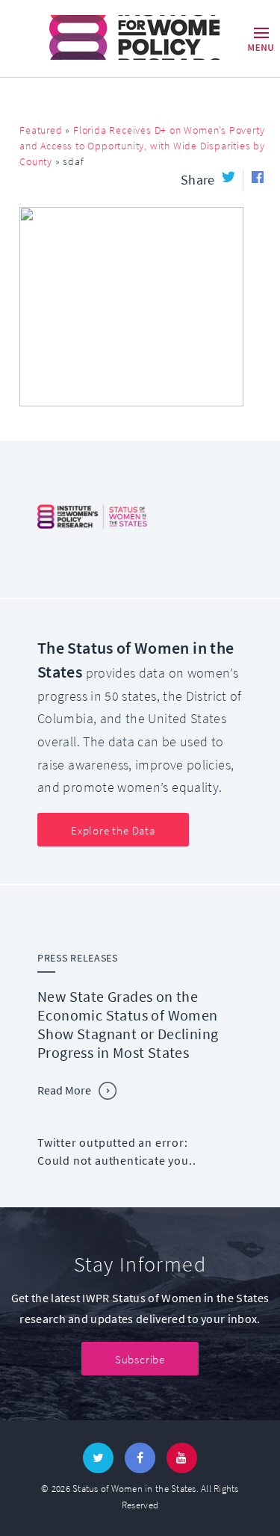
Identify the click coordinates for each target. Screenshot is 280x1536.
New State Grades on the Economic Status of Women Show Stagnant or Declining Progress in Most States (127, 1025)
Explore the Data (113, 830)
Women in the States (113, 37)
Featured (40, 130)
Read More (64, 1090)
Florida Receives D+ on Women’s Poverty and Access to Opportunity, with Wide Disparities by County (142, 146)
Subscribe (140, 1359)
